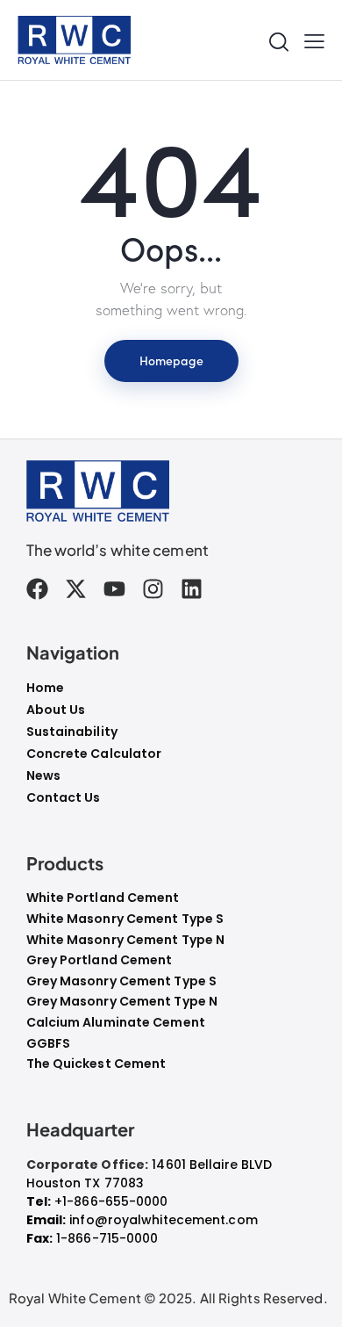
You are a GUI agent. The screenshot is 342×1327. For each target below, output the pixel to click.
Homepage (171, 360)
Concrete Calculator (94, 753)
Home (45, 687)
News (43, 775)
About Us (56, 709)
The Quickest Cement (96, 1064)
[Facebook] (37, 589)
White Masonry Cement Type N (125, 940)
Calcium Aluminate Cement (115, 1022)
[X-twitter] (76, 589)
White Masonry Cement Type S (125, 919)
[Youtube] (114, 589)
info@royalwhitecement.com (163, 1220)
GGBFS (48, 1043)
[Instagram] (153, 589)
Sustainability (72, 731)
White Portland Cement (103, 898)
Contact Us (63, 797)
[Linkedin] (192, 589)
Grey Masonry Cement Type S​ (121, 981)
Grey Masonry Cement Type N (122, 1001)
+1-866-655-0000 (111, 1201)
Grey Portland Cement (99, 960)
